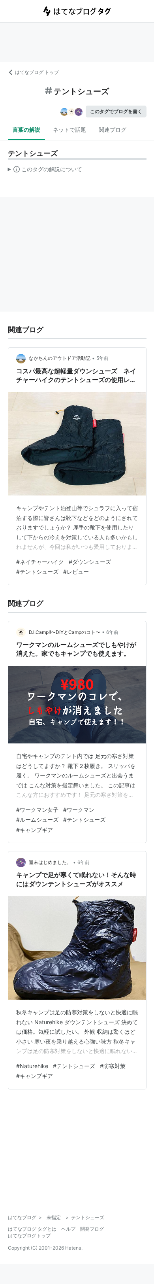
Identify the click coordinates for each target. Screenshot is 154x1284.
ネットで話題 (69, 129)
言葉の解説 (26, 129)
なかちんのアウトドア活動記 (59, 358)
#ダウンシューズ (90, 561)
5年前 (102, 358)
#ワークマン (78, 809)
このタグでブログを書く (116, 111)
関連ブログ (112, 129)
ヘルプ (68, 1229)
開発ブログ (92, 1229)
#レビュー (76, 571)
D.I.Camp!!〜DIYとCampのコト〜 (64, 632)
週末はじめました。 (50, 862)
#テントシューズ (37, 571)
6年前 (112, 632)
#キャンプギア (34, 829)
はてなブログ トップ (37, 72)
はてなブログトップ (29, 1236)
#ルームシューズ (37, 819)
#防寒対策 (113, 1066)
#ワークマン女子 (37, 809)
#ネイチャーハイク (40, 561)
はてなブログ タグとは (32, 1229)
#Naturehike (32, 1066)
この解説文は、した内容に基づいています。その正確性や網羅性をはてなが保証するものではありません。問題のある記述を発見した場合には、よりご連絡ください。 (45, 171)
